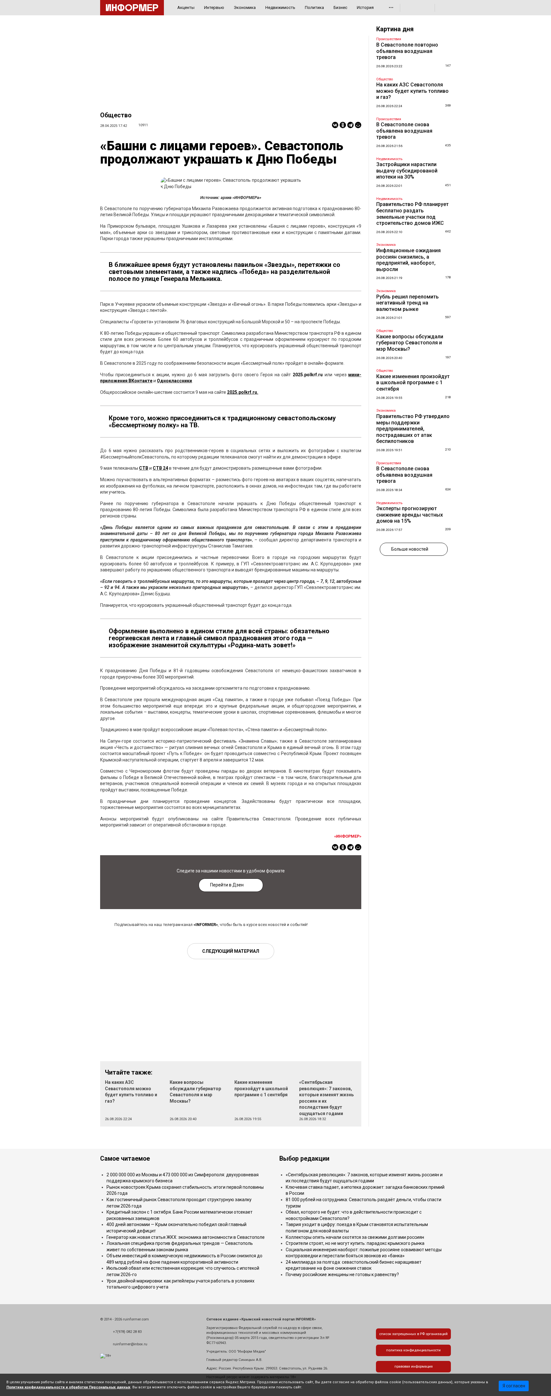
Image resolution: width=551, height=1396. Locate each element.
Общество (115, 115)
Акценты (186, 7)
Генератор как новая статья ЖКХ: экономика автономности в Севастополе (186, 1237)
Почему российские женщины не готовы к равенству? (342, 1274)
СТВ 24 (160, 468)
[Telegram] (350, 125)
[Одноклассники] (343, 125)
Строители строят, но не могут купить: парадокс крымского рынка (355, 1243)
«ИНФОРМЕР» (347, 836)
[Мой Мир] (358, 125)
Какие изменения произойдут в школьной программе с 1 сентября (261, 1088)
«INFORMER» (206, 924)
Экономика (245, 7)
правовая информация (413, 1366)
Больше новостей (409, 549)
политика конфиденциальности (413, 1350)
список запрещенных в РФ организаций (413, 1334)
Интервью (214, 7)
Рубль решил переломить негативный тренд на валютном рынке (407, 303)
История (365, 7)
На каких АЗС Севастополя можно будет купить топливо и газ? (412, 91)
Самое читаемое (125, 1158)
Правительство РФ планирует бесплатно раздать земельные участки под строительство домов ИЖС (412, 213)
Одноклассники (174, 380)
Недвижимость (280, 7)
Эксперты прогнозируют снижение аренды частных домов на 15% (409, 514)
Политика (314, 7)
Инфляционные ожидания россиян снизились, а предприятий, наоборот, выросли (408, 259)
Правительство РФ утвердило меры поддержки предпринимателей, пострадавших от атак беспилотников (413, 428)
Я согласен (514, 1385)
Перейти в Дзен (227, 884)
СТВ (143, 468)
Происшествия (388, 39)
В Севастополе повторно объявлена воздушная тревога (407, 51)
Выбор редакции (304, 1158)
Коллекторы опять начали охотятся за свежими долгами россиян (355, 1237)
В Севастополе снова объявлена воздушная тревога (404, 130)
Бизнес (340, 7)
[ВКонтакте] (335, 125)
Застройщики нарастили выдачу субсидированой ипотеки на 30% (406, 170)
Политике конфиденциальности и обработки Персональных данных (68, 1387)
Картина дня (395, 29)
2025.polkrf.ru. (242, 392)
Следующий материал (230, 951)
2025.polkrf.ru (308, 374)
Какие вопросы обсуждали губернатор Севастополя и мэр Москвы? (409, 343)
